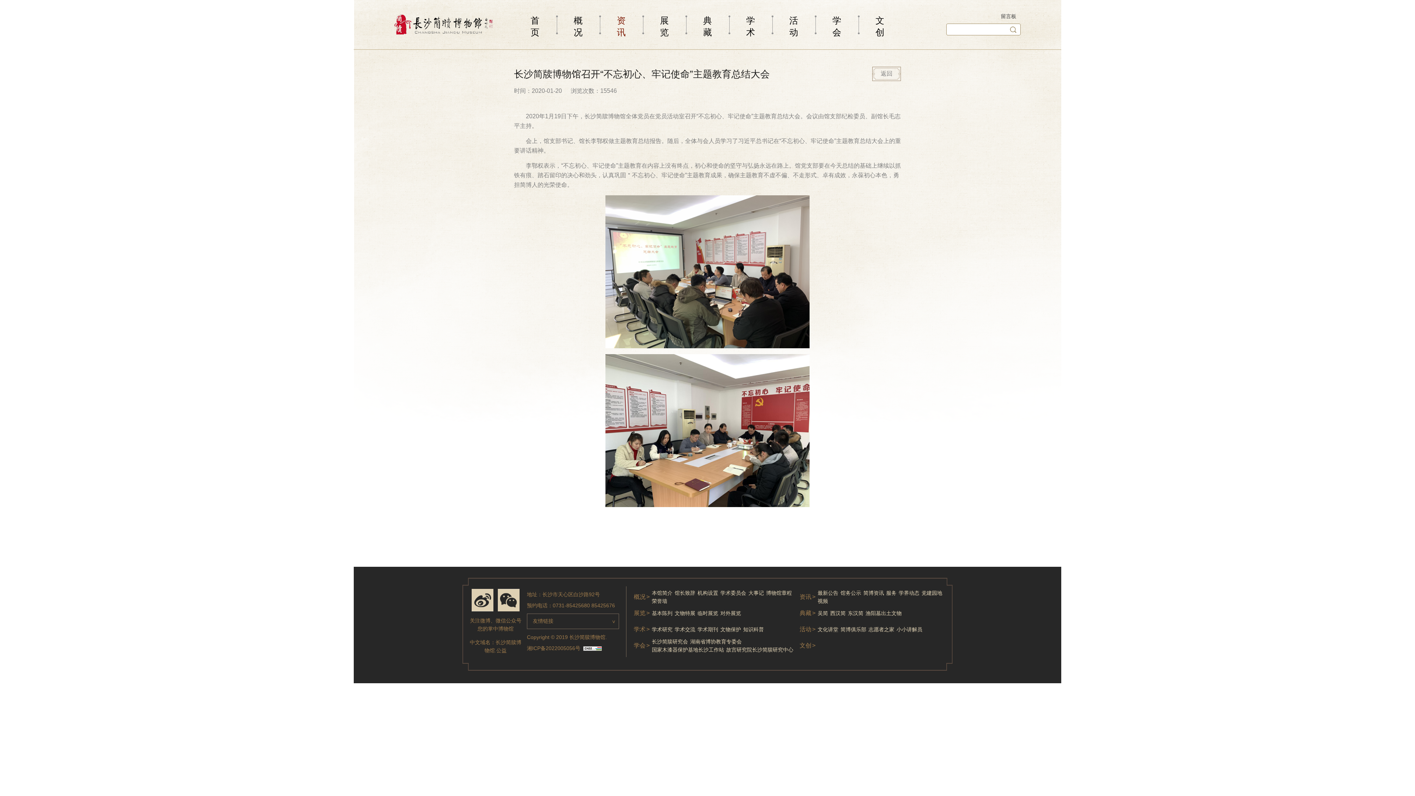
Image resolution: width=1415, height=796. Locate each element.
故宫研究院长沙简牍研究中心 (759, 650)
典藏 (707, 26)
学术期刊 (708, 629)
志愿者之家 (881, 629)
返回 (886, 73)
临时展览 (708, 613)
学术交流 (685, 629)
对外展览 (730, 613)
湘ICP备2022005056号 (553, 648)
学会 (836, 26)
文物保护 (730, 629)
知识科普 (753, 629)
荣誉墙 (659, 601)
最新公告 (828, 593)
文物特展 (685, 613)
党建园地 (932, 593)
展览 (664, 26)
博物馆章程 (779, 593)
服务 (891, 593)
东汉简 (855, 613)
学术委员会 (733, 593)
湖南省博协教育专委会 (716, 642)
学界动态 (909, 593)
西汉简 (838, 613)
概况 (578, 26)
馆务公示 (851, 593)
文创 (880, 26)
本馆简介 (662, 593)
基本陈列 (662, 613)
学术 (750, 26)
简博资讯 (873, 593)
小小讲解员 (909, 629)
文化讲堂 (828, 629)
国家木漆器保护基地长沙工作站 (688, 650)
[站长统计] (592, 649)
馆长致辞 (685, 593)
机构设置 (708, 593)
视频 (823, 601)
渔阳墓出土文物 (884, 613)
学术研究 (662, 629)
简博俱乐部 (853, 629)
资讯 (621, 26)
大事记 (756, 593)
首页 (535, 26)
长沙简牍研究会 (670, 642)
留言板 (1008, 16)
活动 (793, 26)
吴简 (823, 613)
